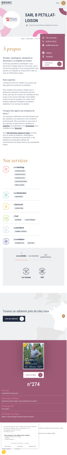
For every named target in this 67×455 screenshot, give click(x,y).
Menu (57, 3)
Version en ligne (31, 375)
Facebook (49, 57)
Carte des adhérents (11, 319)
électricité (18, 128)
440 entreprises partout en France (18, 133)
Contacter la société (48, 64)
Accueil (22, 38)
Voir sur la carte (51, 38)
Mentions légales (6, 449)
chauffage (6, 126)
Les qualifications (45, 256)
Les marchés (33, 256)
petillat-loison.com (52, 45)
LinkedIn (49, 53)
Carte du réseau (29, 38)
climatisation (30, 126)
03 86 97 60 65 (51, 41)
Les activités (21, 256)
